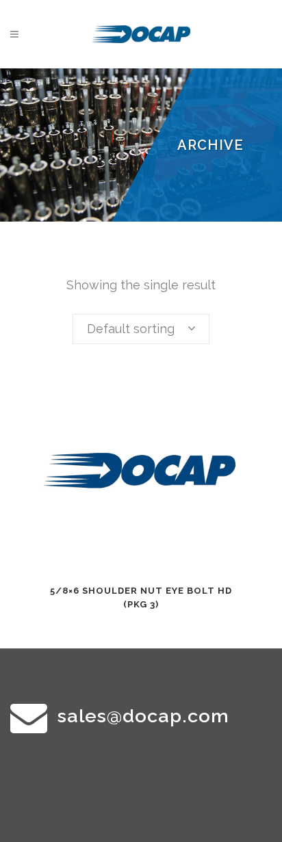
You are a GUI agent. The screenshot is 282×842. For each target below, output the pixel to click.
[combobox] (141, 329)
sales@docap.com (143, 715)
